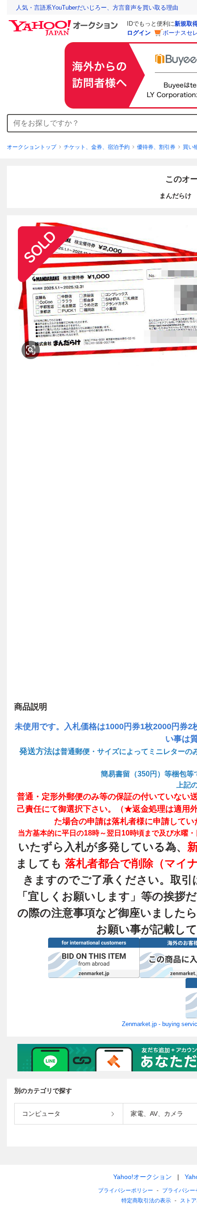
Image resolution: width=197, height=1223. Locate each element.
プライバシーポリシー (125, 1190)
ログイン (139, 32)
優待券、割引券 (156, 147)
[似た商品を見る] (31, 350)
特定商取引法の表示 (146, 1200)
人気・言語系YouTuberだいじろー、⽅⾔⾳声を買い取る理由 (97, 7)
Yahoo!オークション (142, 1176)
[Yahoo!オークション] (64, 22)
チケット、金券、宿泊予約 (97, 147)
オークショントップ (31, 147)
